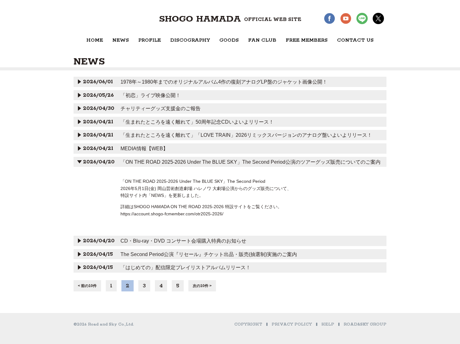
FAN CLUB (262, 40)
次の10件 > (202, 286)
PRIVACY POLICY (292, 324)
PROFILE (149, 40)
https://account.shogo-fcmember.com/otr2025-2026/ (171, 213)
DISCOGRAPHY (190, 40)
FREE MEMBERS (307, 40)
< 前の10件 (87, 286)
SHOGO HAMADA (230, 19)
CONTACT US (355, 40)
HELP (327, 324)
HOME (94, 40)
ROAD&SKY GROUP (365, 324)
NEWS (120, 40)
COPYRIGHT (248, 324)
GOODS (229, 40)
